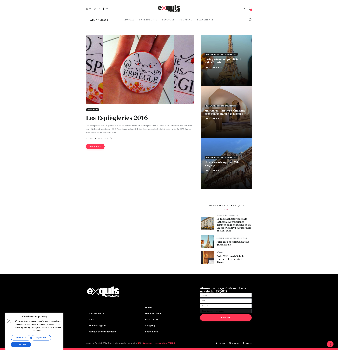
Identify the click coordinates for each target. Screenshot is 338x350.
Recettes (150, 319)
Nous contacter (96, 313)
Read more (95, 147)
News (91, 319)
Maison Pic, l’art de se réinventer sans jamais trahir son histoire (225, 112)
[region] (34, 331)
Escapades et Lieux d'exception (221, 54)
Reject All (41, 338)
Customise (20, 338)
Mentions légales (97, 325)
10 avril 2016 (103, 138)
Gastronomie (152, 313)
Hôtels (220, 253)
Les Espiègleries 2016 (117, 118)
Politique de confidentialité (102, 331)
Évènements (92, 110)
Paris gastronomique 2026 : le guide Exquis (223, 60)
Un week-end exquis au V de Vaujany (222, 163)
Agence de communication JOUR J (159, 343)
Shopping (150, 325)
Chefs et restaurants (227, 215)
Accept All (20, 345)
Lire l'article (214, 67)
